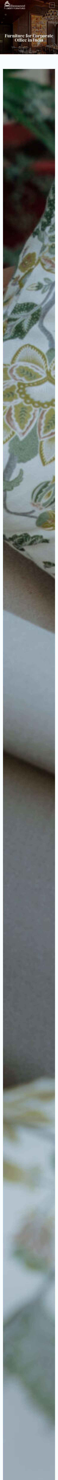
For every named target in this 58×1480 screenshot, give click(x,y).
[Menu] (52, 5)
